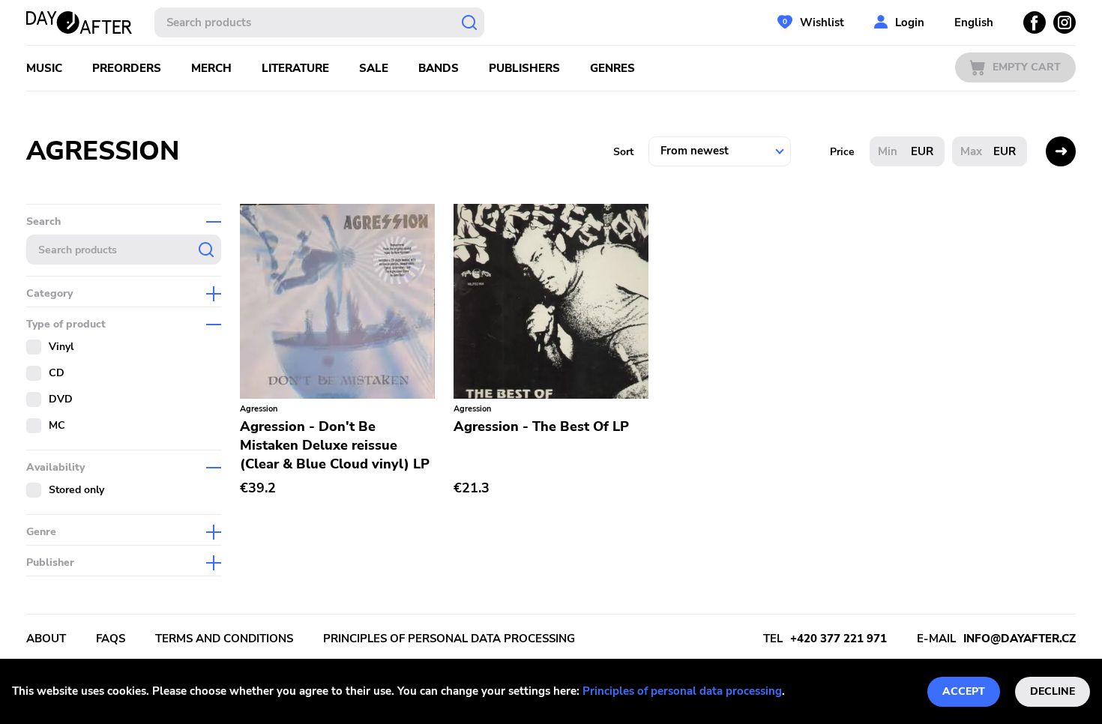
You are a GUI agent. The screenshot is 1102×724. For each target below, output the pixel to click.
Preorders (126, 68)
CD (56, 373)
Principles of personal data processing (682, 691)
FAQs (110, 638)
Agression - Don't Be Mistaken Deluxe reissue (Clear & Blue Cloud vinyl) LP (335, 445)
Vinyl (61, 347)
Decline (1052, 691)
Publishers (524, 68)
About (46, 638)
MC (57, 425)
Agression (258, 408)
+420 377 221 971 (838, 638)
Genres (612, 68)
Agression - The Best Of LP (541, 426)
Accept (963, 691)
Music (44, 68)
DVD (61, 399)
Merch (211, 68)
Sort (623, 152)
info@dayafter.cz (1019, 638)
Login (909, 22)
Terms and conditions (224, 638)
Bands (438, 68)
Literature (295, 68)
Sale (373, 68)
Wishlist (822, 22)
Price (842, 152)
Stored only (76, 490)
